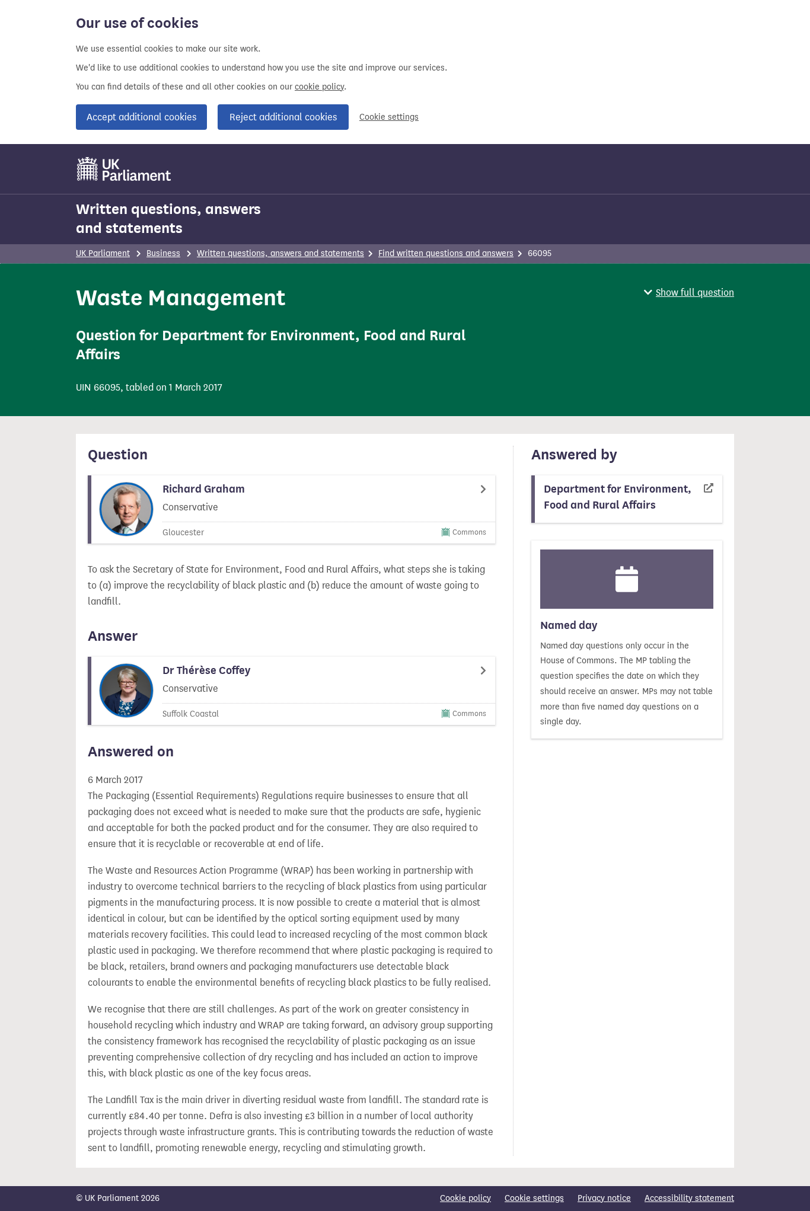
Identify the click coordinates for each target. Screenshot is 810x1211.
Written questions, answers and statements (168, 218)
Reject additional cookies (283, 117)
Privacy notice (604, 1198)
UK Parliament (103, 253)
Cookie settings (389, 117)
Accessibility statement (689, 1198)
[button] (689, 293)
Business (163, 253)
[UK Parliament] (124, 169)
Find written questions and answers (446, 253)
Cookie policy (465, 1198)
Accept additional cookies (141, 117)
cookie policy (319, 87)
